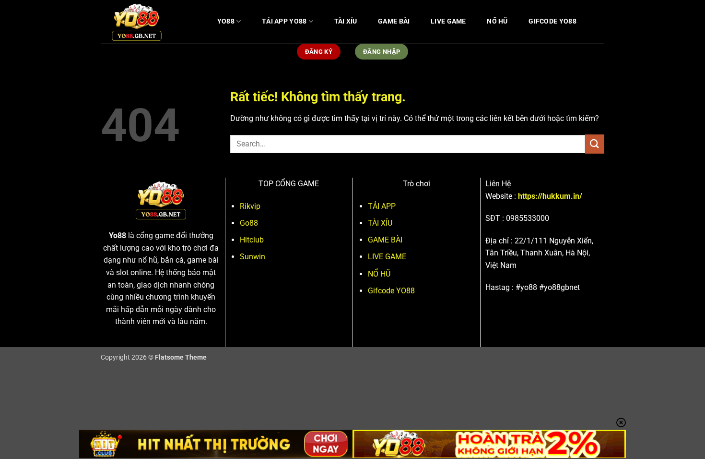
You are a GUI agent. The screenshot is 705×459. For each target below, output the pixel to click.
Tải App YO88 (284, 21)
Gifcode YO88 (552, 21)
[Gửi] (594, 143)
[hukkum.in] (149, 21)
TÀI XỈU (345, 21)
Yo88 (117, 235)
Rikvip (250, 206)
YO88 (226, 21)
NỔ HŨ (497, 21)
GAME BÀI (394, 21)
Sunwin (252, 256)
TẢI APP (382, 206)
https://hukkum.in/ (550, 196)
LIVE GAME (448, 21)
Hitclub (252, 239)
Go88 (249, 223)
